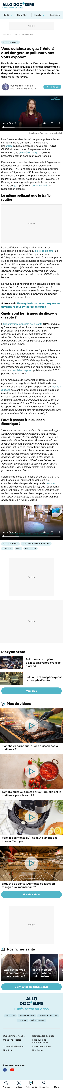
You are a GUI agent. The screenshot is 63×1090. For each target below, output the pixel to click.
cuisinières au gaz (29, 152)
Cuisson (7, 548)
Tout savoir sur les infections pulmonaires (42, 973)
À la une (6, 1087)
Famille (37, 15)
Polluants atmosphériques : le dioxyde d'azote (44, 678)
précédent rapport (22, 370)
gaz (15, 185)
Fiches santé (31, 1087)
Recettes (10, 1015)
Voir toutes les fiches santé (31, 986)
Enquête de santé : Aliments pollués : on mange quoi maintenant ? (28, 885)
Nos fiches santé (21, 949)
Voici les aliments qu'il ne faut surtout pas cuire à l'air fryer (29, 839)
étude (9, 145)
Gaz (18, 548)
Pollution (30, 548)
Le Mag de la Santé (48, 1015)
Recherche (44, 1087)
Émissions (55, 15)
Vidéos (19, 1087)
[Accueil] (32, 1003)
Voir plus (31, 690)
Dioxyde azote (27, 34)
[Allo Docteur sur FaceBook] (5, 1069)
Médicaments (37, 1020)
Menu (56, 1087)
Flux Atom (37, 1050)
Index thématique (41, 1046)
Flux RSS (7, 1050)
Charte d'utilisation (13, 1046)
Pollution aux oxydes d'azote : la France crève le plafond (43, 663)
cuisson (50, 483)
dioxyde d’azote (44, 250)
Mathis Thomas (24, 85)
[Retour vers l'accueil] (31, 5)
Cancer (22, 1020)
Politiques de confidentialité (40, 1041)
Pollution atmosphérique (36, 544)
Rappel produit (27, 1015)
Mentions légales (12, 1039)
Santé (6, 15)
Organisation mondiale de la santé (22, 323)
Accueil (5, 34)
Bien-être (22, 15)
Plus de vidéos (19, 704)
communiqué (39, 185)
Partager (54, 86)
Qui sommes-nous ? (14, 1035)
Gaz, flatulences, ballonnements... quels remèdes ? (15, 973)
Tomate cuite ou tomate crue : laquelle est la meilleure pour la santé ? (31, 793)
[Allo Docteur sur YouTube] (12, 1069)
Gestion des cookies (43, 1035)
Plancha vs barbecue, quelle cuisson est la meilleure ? (30, 747)
